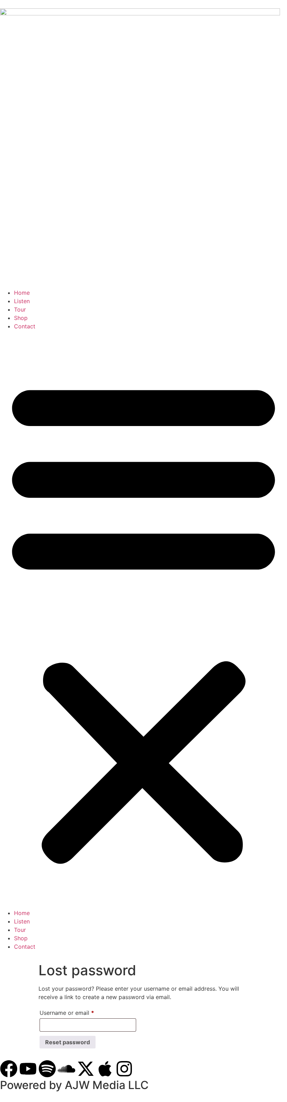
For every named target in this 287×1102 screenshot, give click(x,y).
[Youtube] (28, 1068)
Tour (20, 309)
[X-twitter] (85, 1068)
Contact (24, 326)
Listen (22, 301)
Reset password (67, 1042)
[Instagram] (124, 1068)
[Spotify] (47, 1068)
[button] (143, 619)
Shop (21, 317)
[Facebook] (9, 1068)
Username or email (78, 1011)
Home (22, 292)
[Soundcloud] (66, 1068)
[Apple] (105, 1068)
